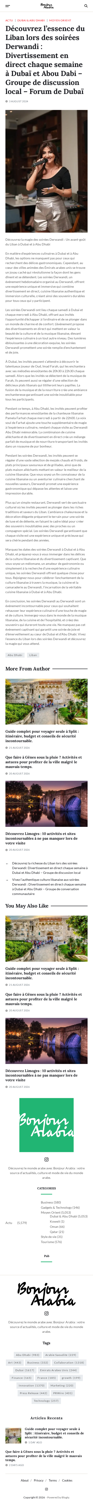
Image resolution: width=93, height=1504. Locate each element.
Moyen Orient (60, 20)
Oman (54, 1226)
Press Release (33, 1393)
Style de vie (48, 1237)
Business (47, 1202)
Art (14, 1362)
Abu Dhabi (15, 655)
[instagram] (46, 1489)
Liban (33, 655)
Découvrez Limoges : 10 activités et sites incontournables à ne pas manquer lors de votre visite (41, 838)
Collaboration (69, 1362)
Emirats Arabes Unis (58, 1370)
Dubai (24, 1370)
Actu (9, 20)
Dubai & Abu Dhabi (31, 20)
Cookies (67, 1480)
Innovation (32, 1385)
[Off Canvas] (7, 6)
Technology (46, 1400)
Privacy (39, 1480)
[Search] (86, 5)
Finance (22, 1377)
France (46, 1377)
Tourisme (47, 1242)
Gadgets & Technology (56, 1207)
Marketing (62, 1385)
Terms (53, 1480)
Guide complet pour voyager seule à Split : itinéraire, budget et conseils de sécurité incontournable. (42, 736)
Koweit (55, 1221)
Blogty (65, 1497)
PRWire (63, 1393)
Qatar (54, 1232)
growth (71, 1377)
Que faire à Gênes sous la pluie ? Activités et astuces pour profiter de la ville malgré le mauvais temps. (43, 762)
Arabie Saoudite (60, 1355)
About (25, 1480)
